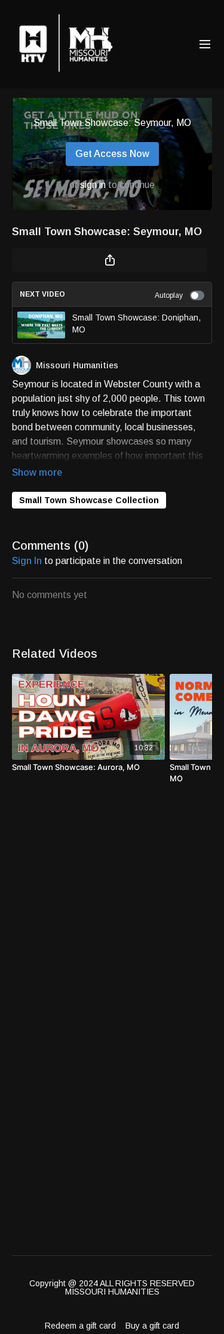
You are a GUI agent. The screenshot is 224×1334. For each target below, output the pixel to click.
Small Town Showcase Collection (89, 500)
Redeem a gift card (80, 1325)
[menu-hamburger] (205, 44)
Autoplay (169, 295)
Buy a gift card (152, 1325)
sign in (93, 185)
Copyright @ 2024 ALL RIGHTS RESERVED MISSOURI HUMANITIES (112, 1287)
